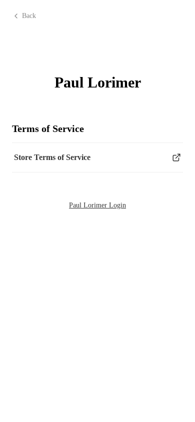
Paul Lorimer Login (97, 205)
